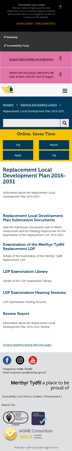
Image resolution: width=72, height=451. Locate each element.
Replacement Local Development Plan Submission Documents (33, 218)
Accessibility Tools (17, 46)
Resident (8, 105)
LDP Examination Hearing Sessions (34, 293)
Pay (18, 145)
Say (54, 155)
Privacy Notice (52, 396)
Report (54, 145)
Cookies (37, 396)
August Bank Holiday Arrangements (31, 59)
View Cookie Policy (45, 23)
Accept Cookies (25, 23)
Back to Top (8, 405)
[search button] (64, 123)
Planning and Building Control (38, 105)
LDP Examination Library (25, 272)
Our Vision (24, 396)
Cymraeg (11, 37)
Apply (18, 155)
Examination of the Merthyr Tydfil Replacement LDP (33, 247)
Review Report (16, 314)
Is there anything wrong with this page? (27, 345)
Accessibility (9, 396)
